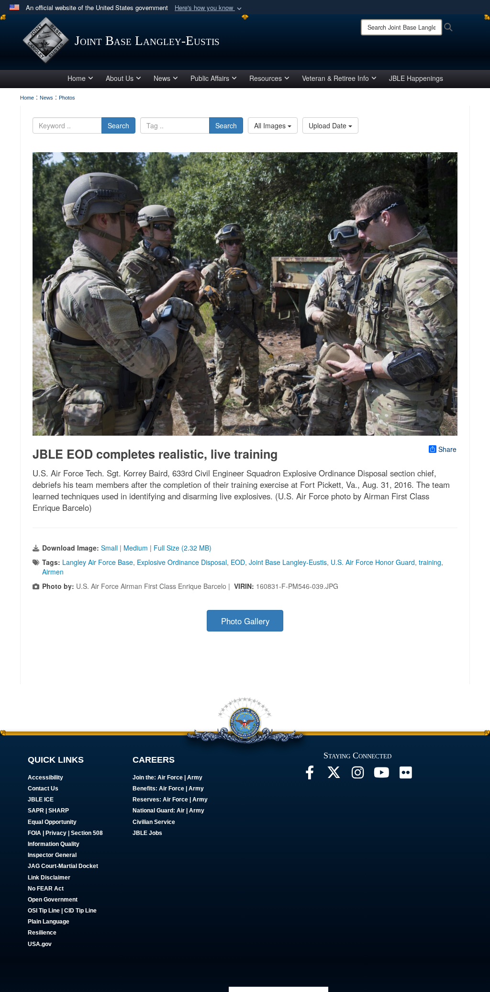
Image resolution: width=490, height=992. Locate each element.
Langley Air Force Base (97, 562)
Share (447, 449)
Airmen (53, 571)
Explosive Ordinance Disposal (182, 562)
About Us (120, 78)
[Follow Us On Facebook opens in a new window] (310, 775)
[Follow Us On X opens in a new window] (333, 775)
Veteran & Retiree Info (335, 78)
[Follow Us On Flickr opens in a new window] (405, 775)
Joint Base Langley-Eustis (288, 562)
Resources (265, 78)
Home (76, 78)
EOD (238, 562)
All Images (271, 125)
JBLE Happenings (416, 78)
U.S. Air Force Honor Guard (373, 562)
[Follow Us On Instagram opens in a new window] (357, 775)
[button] (209, 8)
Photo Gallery (245, 621)
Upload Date (328, 125)
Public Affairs (209, 78)
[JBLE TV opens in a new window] (381, 775)
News (162, 78)
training (430, 562)
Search (118, 125)
